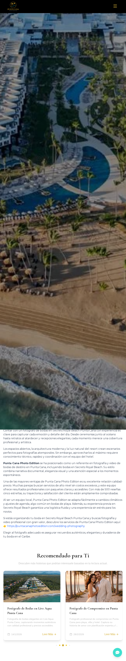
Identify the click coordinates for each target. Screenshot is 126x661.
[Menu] (115, 6)
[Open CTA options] (117, 652)
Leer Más (47, 634)
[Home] (13, 6)
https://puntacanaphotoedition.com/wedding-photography (46, 526)
